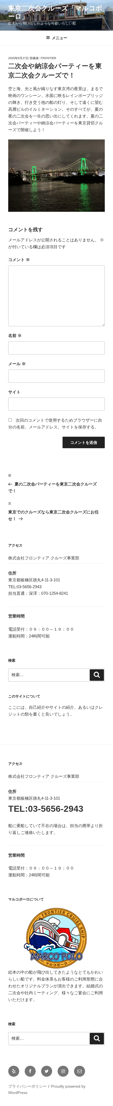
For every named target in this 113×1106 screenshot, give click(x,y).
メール (17, 363)
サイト (14, 392)
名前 (15, 335)
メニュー (59, 38)
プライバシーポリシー (27, 1086)
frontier (48, 58)
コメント (19, 259)
